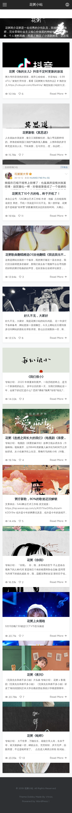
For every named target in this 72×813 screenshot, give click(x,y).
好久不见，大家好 (36, 315)
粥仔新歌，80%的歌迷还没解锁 (36, 499)
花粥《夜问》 (36, 674)
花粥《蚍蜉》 (36, 735)
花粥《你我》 (36, 560)
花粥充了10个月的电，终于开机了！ (36, 193)
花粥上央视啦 (36, 621)
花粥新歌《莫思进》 (36, 132)
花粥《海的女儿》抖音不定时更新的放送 (36, 71)
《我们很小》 (36, 376)
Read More (57, 94)
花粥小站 (36, 4)
